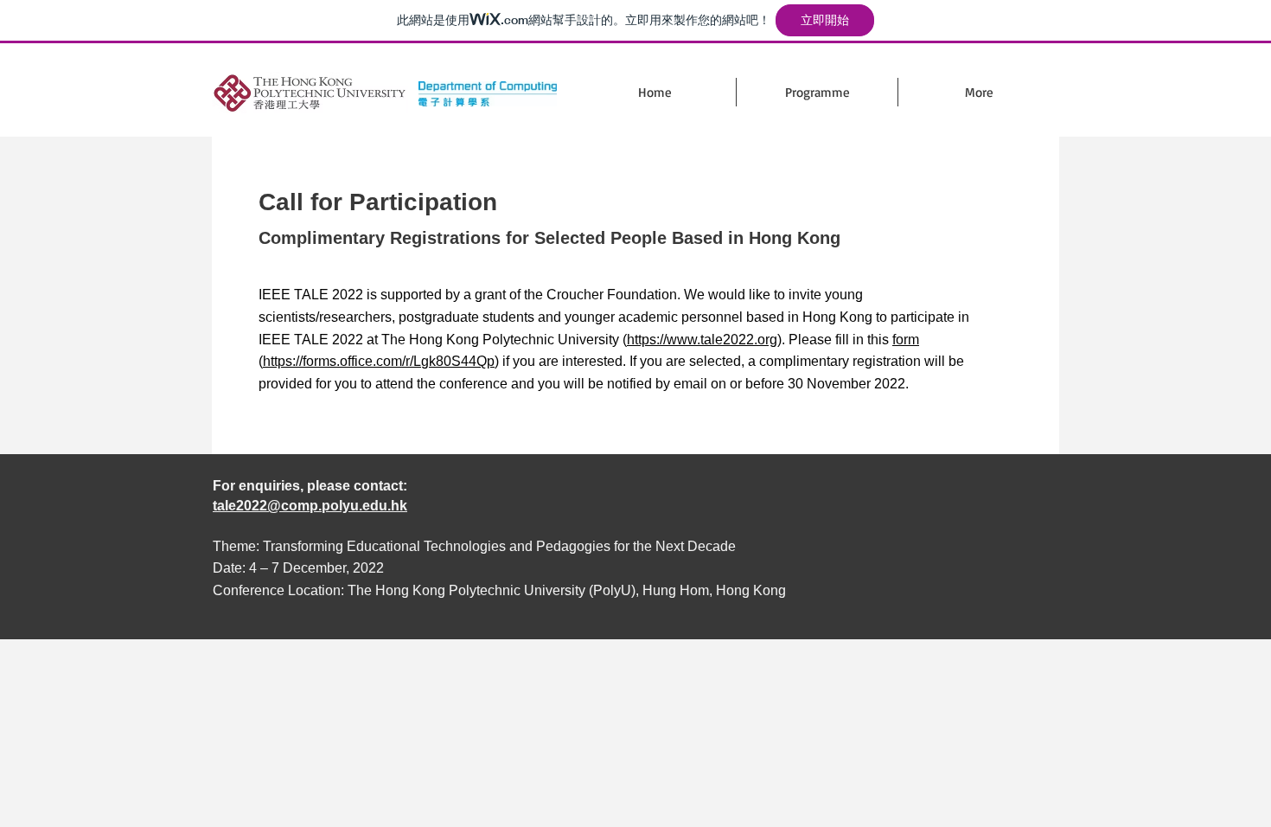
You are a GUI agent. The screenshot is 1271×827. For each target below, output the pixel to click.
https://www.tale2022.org (702, 339)
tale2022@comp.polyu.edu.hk (310, 505)
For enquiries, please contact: (310, 485)
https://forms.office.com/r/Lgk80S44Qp (379, 361)
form (905, 339)
